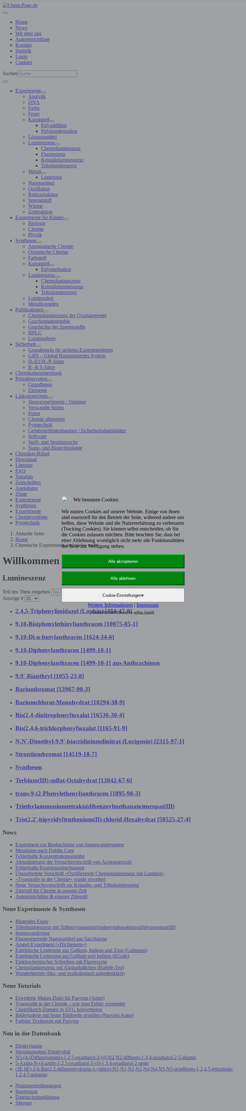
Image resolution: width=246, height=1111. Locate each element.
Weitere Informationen (110, 605)
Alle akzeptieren (123, 561)
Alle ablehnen (123, 578)
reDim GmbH (144, 612)
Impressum (147, 605)
